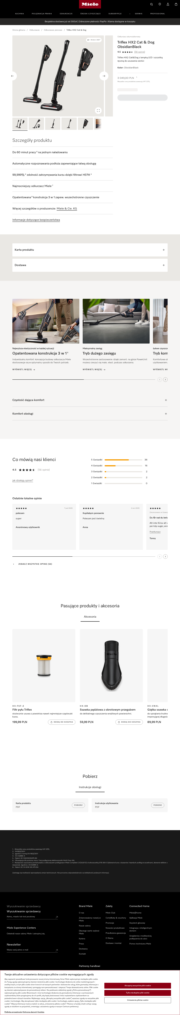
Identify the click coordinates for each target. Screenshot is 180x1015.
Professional (157, 14)
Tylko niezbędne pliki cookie (137, 993)
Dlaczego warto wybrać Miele (89, 932)
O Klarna (109, 938)
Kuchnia (19, 14)
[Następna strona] (165, 556)
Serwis (138, 14)
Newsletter (14, 944)
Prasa (81, 944)
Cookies (40, 1012)
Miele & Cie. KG (67, 208)
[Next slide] (103, 75)
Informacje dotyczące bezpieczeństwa (36, 219)
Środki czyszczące (90, 14)
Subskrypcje (115, 14)
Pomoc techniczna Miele (140, 944)
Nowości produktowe (115, 928)
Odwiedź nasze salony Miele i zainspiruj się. (26, 934)
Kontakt (82, 954)
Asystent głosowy (137, 923)
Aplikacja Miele (135, 918)
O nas (81, 913)
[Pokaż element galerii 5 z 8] (85, 124)
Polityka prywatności (13, 1012)
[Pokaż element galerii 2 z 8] (36, 124)
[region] (62, 75)
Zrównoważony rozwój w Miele (90, 919)
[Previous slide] (12, 75)
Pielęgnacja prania (42, 14)
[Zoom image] (98, 110)
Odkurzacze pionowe (53, 30)
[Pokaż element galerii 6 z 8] (101, 124)
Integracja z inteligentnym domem (140, 929)
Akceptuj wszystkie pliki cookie (138, 986)
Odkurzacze (66, 14)
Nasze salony (85, 926)
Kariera (82, 939)
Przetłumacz (155, 532)
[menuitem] (21, 13)
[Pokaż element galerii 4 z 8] (69, 124)
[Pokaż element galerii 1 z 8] (20, 124)
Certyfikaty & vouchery (116, 918)
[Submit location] (57, 917)
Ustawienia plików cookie (137, 1000)
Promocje (110, 923)
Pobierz (78, 805)
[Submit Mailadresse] (57, 950)
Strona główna (18, 30)
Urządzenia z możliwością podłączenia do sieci (140, 937)
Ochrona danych (30, 1012)
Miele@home (135, 913)
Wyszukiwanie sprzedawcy (24, 911)
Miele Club (110, 913)
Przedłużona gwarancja (116, 933)
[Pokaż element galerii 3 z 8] (52, 124)
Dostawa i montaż (113, 943)
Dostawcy (83, 949)
